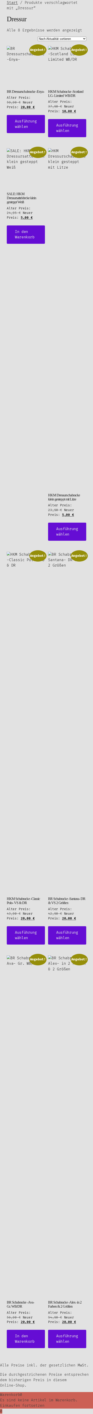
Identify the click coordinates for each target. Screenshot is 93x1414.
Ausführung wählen (26, 124)
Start (12, 2)
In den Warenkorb (25, 234)
